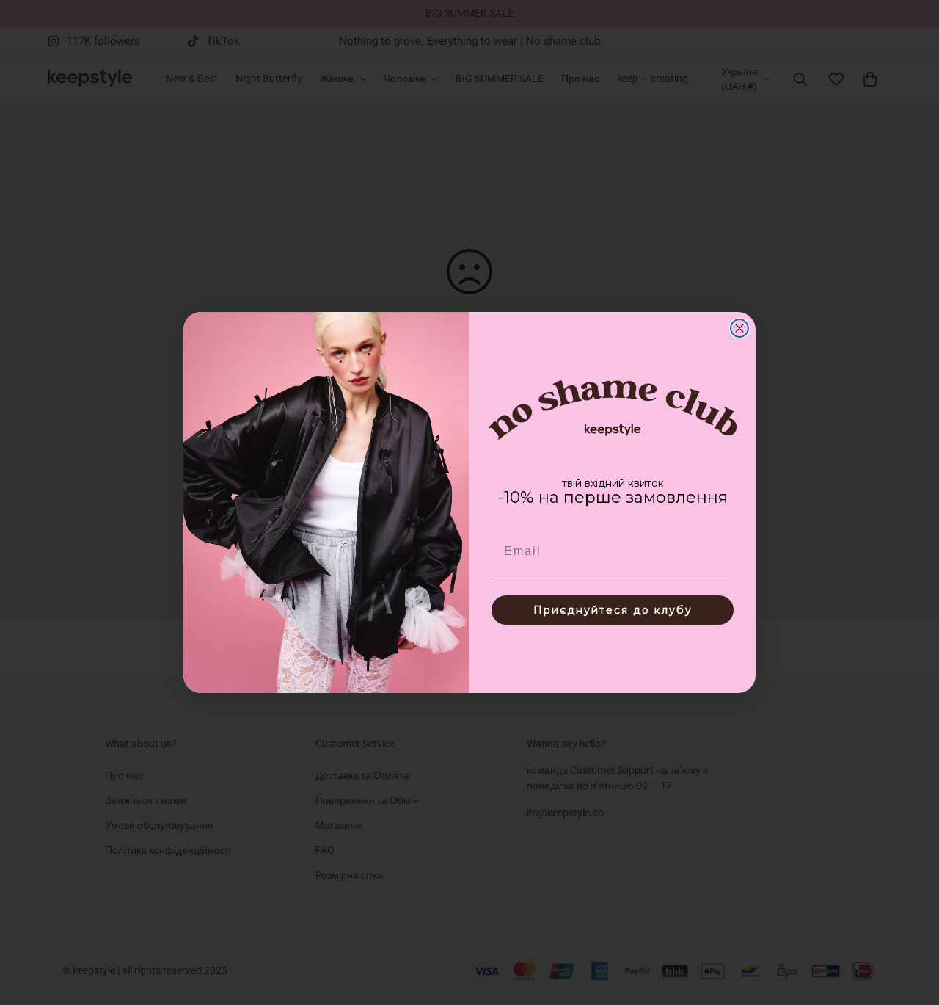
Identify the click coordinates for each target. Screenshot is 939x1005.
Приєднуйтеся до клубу (613, 610)
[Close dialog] (739, 328)
